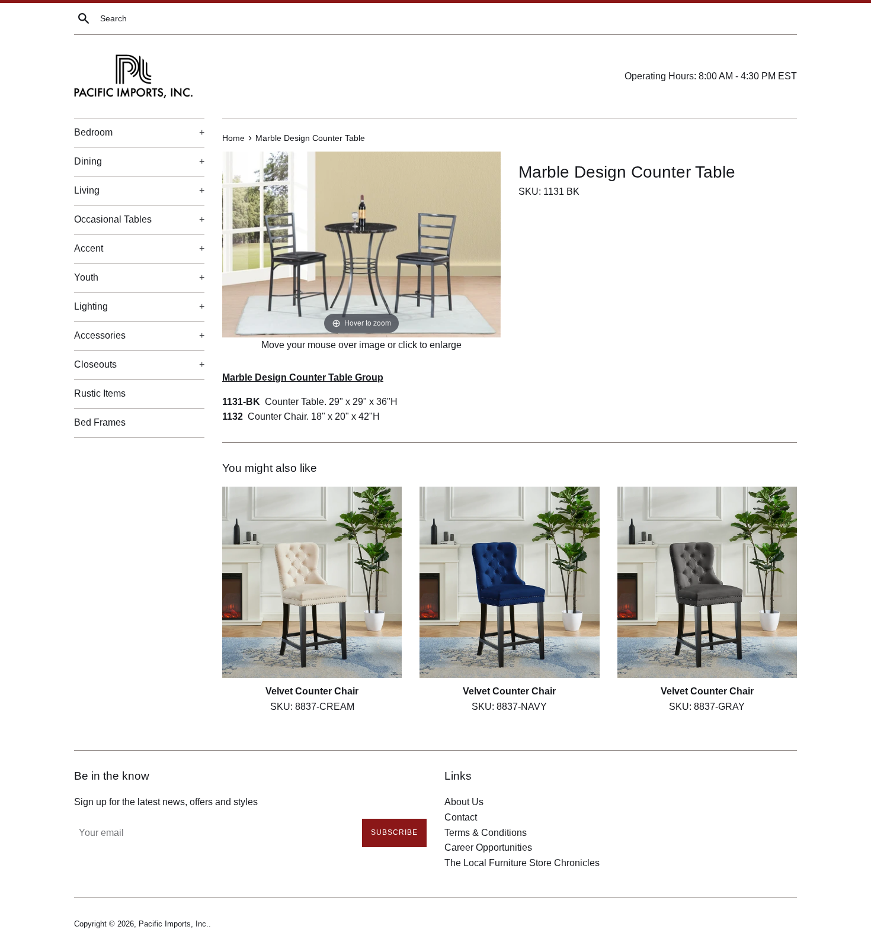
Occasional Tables (139, 219)
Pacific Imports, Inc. (174, 923)
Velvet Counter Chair (311, 692)
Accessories (139, 335)
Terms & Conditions (485, 833)
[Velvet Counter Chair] (312, 582)
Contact (460, 817)
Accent (139, 248)
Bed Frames (100, 422)
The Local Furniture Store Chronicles (522, 863)
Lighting (139, 306)
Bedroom (139, 132)
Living (139, 190)
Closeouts (139, 364)
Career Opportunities (488, 847)
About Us (463, 802)
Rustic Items (100, 393)
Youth (139, 277)
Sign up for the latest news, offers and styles (166, 802)
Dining (139, 161)
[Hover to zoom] (361, 244)
